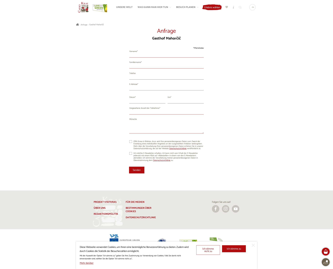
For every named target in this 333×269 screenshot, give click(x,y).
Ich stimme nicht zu (208, 250)
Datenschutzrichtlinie (178, 148)
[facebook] (215, 209)
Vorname (133, 51)
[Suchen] (240, 7)
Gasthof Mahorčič (96, 25)
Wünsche (133, 119)
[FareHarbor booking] (326, 251)
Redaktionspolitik (106, 214)
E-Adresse (133, 84)
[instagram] (225, 209)
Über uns (99, 208)
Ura (169, 97)
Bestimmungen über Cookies (138, 210)
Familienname (135, 62)
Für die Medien (135, 202)
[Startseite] (83, 7)
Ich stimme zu (234, 249)
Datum (132, 97)
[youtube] (235, 209)
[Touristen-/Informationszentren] (233, 7)
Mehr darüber (87, 263)
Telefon (132, 73)
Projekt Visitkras (105, 202)
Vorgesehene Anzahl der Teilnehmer (144, 108)
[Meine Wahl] (226, 7)
